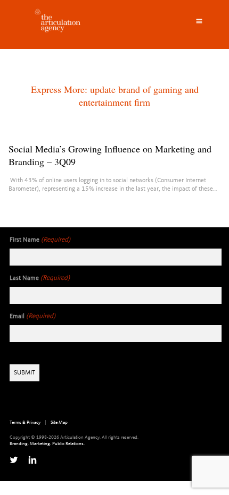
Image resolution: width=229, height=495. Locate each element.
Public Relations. (68, 443)
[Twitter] (14, 460)
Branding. (19, 443)
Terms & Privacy (25, 422)
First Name (40, 239)
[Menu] (199, 21)
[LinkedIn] (32, 460)
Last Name (40, 278)
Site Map (59, 422)
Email (32, 316)
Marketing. (40, 443)
